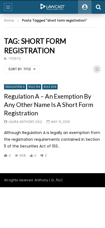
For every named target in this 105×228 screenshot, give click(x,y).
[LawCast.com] (52, 7)
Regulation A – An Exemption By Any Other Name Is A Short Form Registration (48, 104)
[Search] (98, 7)
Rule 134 (34, 87)
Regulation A (15, 87)
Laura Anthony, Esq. (26, 121)
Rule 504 (50, 87)
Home (9, 20)
